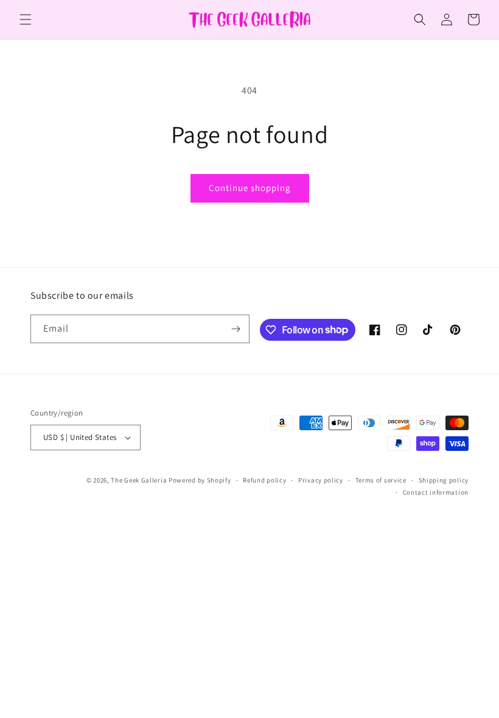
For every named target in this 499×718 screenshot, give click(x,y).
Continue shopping (250, 187)
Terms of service (381, 480)
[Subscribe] (235, 329)
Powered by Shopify (200, 480)
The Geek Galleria (139, 480)
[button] (25, 19)
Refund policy (264, 480)
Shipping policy (444, 480)
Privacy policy (320, 480)
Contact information (436, 492)
